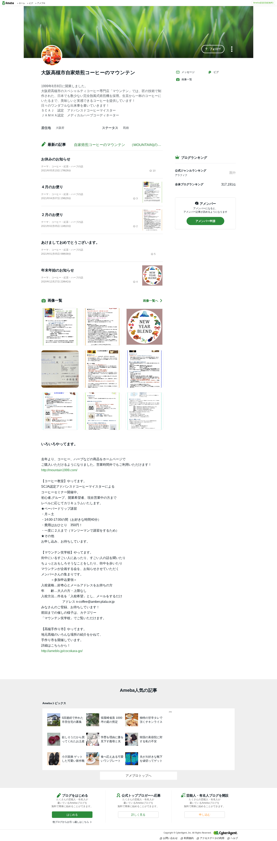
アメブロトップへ (138, 775)
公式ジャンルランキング (190, 170)
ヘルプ (234, 838)
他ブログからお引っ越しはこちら (71, 822)
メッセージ (188, 72)
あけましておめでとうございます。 (70, 242)
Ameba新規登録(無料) (263, 2)
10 (154, 170)
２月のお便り (52, 215)
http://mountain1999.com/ (59, 470)
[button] (212, 49)
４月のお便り (52, 187)
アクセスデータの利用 (212, 838)
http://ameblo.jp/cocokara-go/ (62, 651)
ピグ (216, 72)
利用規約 (189, 838)
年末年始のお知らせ (57, 270)
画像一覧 (186, 79)
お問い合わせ (170, 838)
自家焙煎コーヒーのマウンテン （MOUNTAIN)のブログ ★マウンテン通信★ (142, 145)
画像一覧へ (150, 300)
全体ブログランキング (189, 184)
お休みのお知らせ (55, 159)
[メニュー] (232, 49)
